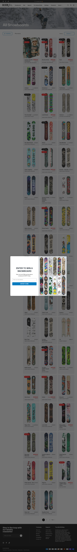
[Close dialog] (65, 258)
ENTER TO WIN (24, 284)
